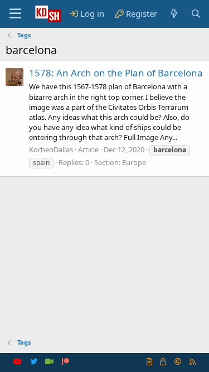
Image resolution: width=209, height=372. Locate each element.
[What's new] (173, 13)
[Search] (196, 13)
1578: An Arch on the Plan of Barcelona (116, 72)
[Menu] (15, 14)
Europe (134, 162)
